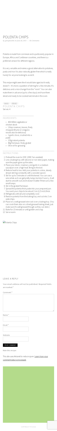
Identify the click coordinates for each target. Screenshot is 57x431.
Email (6, 325)
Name (6, 315)
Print (14, 103)
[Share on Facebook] (53, 260)
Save (6, 103)
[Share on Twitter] (53, 264)
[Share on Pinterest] (53, 267)
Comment (7, 292)
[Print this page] (53, 271)
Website (6, 335)
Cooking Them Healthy (28, 14)
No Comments (34, 41)
